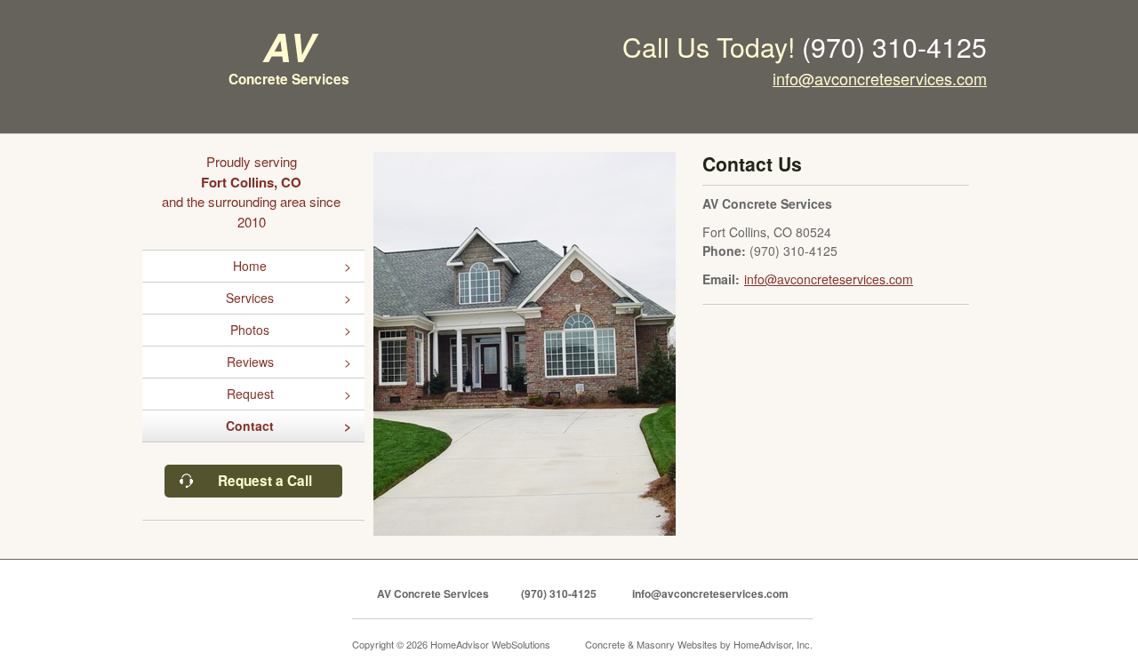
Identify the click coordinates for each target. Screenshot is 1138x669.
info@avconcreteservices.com (880, 78)
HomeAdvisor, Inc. (773, 644)
